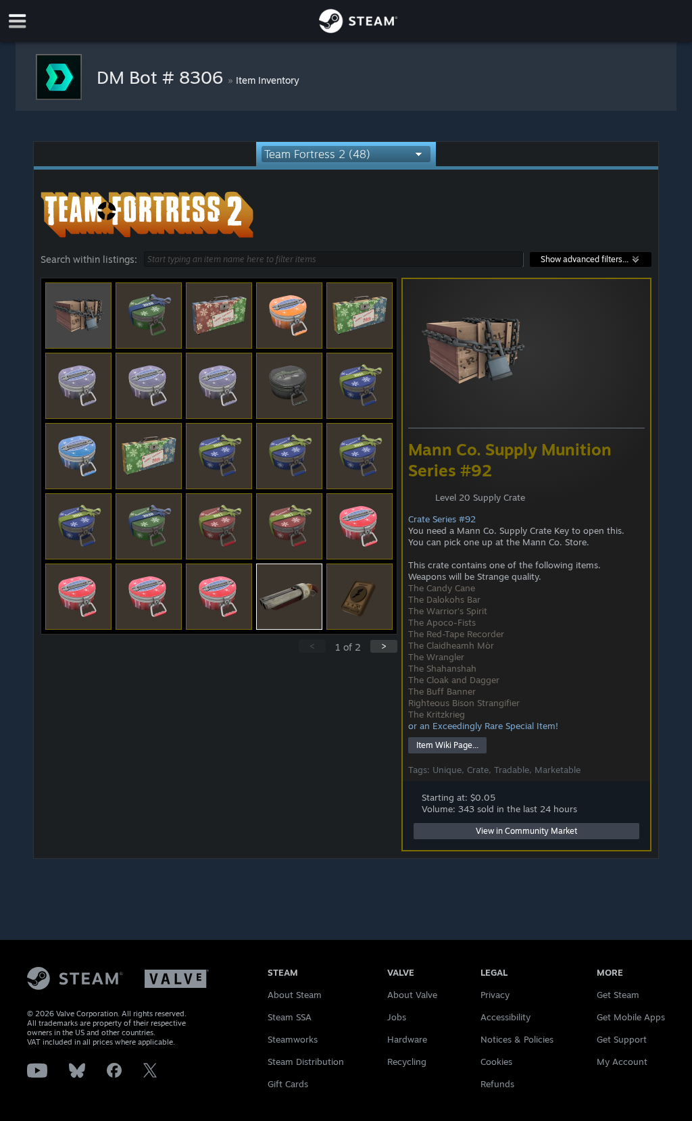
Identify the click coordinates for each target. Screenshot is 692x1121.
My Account (622, 1061)
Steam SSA (290, 1017)
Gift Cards (288, 1083)
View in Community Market (526, 831)
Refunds (497, 1083)
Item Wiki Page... (447, 745)
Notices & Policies (516, 1039)
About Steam (295, 994)
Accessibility (505, 1017)
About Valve (412, 994)
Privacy (495, 994)
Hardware (407, 1039)
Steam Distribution (306, 1061)
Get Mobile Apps (631, 1017)
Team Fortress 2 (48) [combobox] (317, 154)
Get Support (622, 1039)
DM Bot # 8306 (162, 77)
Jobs (396, 1017)
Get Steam (618, 994)
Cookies (496, 1061)
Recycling (406, 1061)
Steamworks (293, 1039)
